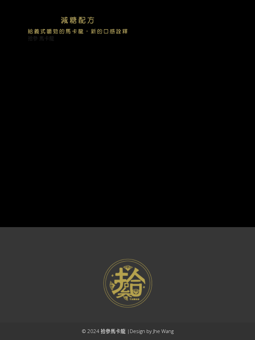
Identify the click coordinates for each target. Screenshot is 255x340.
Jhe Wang (163, 331)
